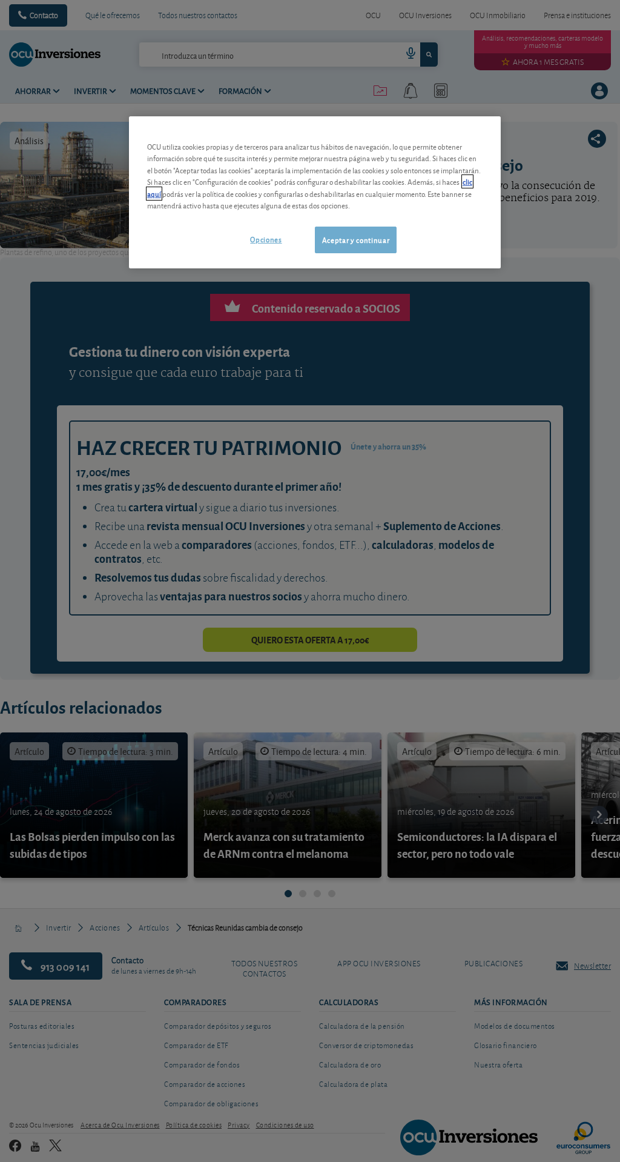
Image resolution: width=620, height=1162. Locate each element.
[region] (315, 192)
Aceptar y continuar (355, 239)
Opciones (266, 239)
